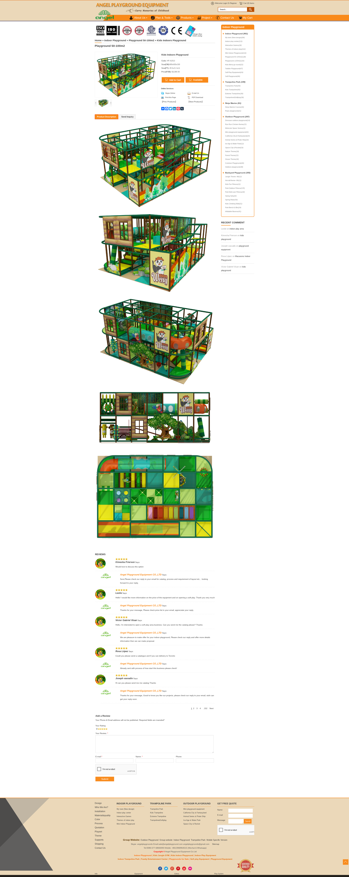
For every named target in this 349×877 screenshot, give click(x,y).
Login (225, 3)
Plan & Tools (163, 17)
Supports (99, 839)
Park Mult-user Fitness (235, 192)
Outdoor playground (234, 167)
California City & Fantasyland (237, 136)
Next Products (195, 102)
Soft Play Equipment (234, 72)
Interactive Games (233, 45)
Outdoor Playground (237, 117)
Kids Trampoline (232, 90)
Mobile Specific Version (217, 840)
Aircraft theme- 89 (233, 180)
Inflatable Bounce (233, 211)
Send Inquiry (127, 117)
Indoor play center (233, 41)
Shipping (99, 844)
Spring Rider (231, 200)
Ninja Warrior (233, 103)
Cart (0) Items (248, 3)
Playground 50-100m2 (235, 57)
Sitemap (215, 844)
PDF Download (197, 97)
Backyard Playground (237, 173)
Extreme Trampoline (234, 94)
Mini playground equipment (237, 132)
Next (211, 708)
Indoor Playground (236, 34)
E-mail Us (195, 93)
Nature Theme (232, 151)
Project (206, 17)
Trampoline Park (235, 82)
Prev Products (169, 102)
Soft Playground (232, 76)
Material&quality (102, 815)
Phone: (179, 757)
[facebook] (160, 870)
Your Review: (101, 733)
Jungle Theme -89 (233, 177)
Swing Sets (231, 196)
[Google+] (172, 870)
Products (186, 17)
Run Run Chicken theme (235, 124)
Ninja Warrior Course (234, 107)
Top (345, 862)
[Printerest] (178, 870)
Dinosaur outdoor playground (237, 120)
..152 (205, 708)
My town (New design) (235, 38)
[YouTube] (184, 870)
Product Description (106, 117)
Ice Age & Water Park (234, 144)
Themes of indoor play (235, 49)
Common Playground (234, 163)
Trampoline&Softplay (234, 97)
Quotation (99, 827)
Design (98, 803)
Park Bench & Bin (233, 207)
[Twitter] (166, 870)
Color (97, 819)
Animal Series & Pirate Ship (237, 140)
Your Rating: (100, 726)
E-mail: (98, 757)
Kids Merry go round (234, 65)
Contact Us (227, 17)
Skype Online (170, 93)
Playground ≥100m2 (234, 61)
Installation (100, 811)
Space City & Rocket (234, 148)
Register (233, 3)
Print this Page (170, 97)
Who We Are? (101, 807)
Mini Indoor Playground (235, 53)
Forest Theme (231, 155)
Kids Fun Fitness (232, 184)
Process (99, 823)
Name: (139, 757)
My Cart (247, 17)
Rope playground (233, 111)
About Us (139, 17)
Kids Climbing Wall (233, 204)
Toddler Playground (234, 69)
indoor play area (237, 229)
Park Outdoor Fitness (235, 188)
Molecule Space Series (235, 128)
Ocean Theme (232, 159)
